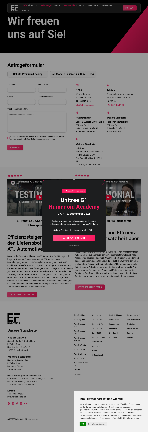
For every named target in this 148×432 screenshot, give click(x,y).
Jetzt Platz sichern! (74, 238)
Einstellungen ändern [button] (96, 424)
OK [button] (82, 424)
